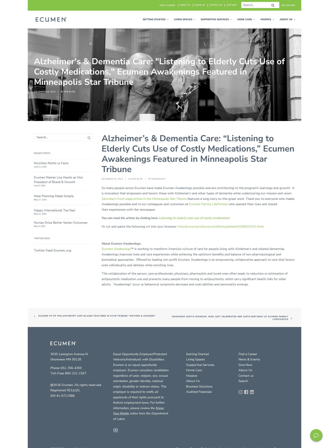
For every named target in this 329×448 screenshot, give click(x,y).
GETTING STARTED (154, 19)
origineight (158, 326)
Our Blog (69, 165)
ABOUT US (185, 5)
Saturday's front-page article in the (145, 346)
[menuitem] (167, 5)
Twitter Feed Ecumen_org (52, 398)
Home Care (244, 19)
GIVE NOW (231, 5)
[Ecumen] (51, 19)
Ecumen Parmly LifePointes (208, 352)
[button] (273, 5)
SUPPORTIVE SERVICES (215, 19)
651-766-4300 (288, 5)
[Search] (259, 5)
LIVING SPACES (183, 19)
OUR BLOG (199, 5)
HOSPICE (265, 19)
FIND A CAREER (167, 5)
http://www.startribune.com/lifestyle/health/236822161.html (221, 374)
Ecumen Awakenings (116, 397)
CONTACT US (215, 5)
